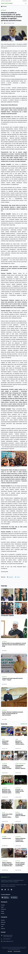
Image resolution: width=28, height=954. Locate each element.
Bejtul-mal (3, 922)
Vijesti (2, 907)
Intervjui (3, 10)
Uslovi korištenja (17, 951)
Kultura (2, 911)
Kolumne (4, 836)
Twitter (18, 577)
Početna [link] (5, 6)
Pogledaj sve (24, 723)
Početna (3, 905)
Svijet (3, 812)
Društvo (17, 812)
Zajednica (4, 763)
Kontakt (25, 0)
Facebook (11, 577)
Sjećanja (3, 928)
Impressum (10, 951)
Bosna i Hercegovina (20, 763)
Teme (16, 739)
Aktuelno (17, 861)
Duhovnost (18, 788)
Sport (3, 739)
